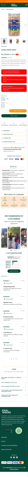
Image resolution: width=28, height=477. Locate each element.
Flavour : (4, 103)
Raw (3, 106)
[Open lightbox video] (14, 238)
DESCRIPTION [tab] (13, 166)
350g (3, 99)
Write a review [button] (14, 271)
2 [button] (13, 359)
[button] (4, 57)
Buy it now (14, 115)
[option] (14, 24)
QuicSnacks (9, 467)
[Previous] (3, 236)
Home (2, 9)
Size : (4, 96)
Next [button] (25, 25)
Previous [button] (2, 25)
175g (7, 99)
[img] (6, 280)
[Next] (25, 236)
